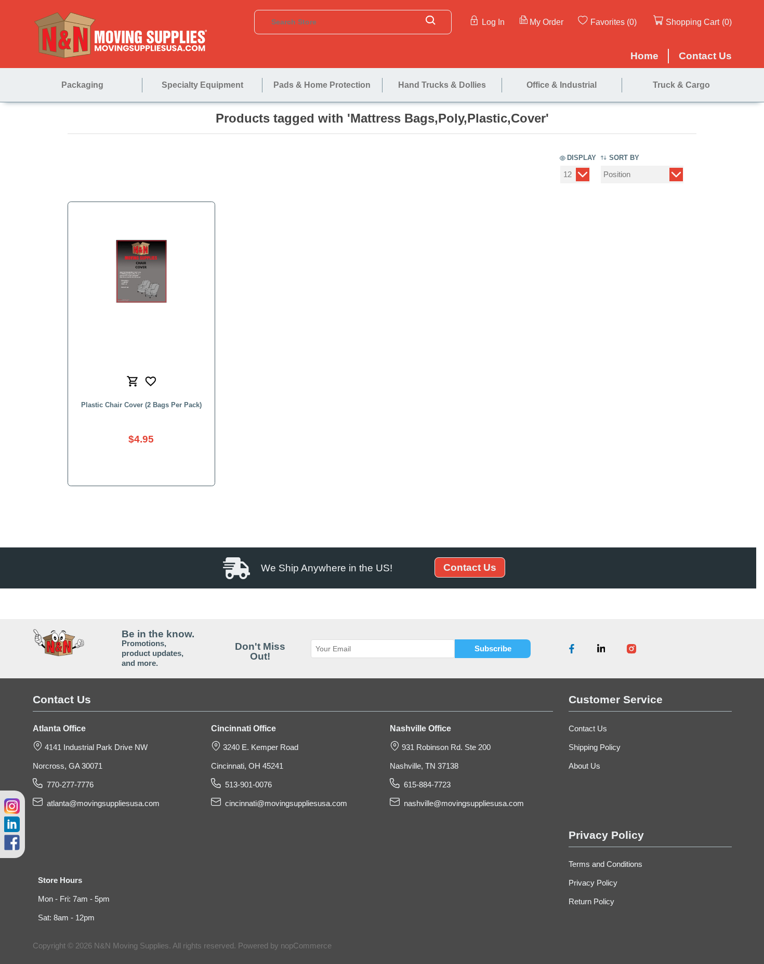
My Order (546, 21)
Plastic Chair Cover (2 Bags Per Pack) (141, 405)
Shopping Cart (692, 21)
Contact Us (469, 567)
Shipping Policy (595, 747)
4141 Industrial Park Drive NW (95, 747)
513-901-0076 (246, 785)
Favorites (607, 21)
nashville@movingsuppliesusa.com (462, 803)
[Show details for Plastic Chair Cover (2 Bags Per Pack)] (141, 271)
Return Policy (591, 902)
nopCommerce (306, 946)
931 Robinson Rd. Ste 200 (445, 747)
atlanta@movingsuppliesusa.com (101, 803)
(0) (632, 21)
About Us (584, 766)
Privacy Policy (593, 883)
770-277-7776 (68, 785)
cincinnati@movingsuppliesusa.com (284, 803)
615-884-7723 (425, 785)
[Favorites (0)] (638, 21)
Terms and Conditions (605, 864)
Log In (493, 21)
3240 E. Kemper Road (259, 747)
